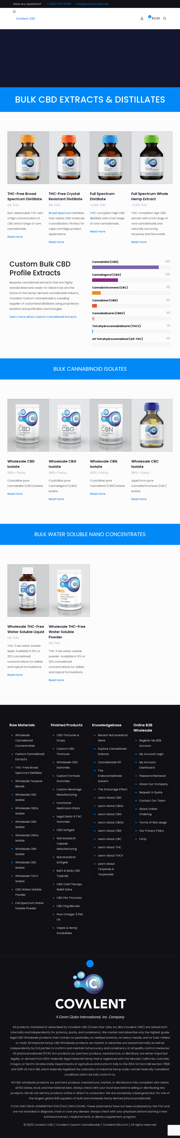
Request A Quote (150, 792)
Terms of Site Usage (153, 822)
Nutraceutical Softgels (66, 859)
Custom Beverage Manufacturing (69, 792)
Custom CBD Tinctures (65, 751)
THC (93, 213)
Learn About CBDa (110, 806)
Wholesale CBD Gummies (67, 765)
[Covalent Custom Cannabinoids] (24, 18)
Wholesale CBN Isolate (25, 851)
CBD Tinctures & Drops (68, 737)
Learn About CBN (109, 831)
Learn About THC (109, 847)
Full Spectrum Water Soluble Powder (29, 905)
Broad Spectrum (60, 213)
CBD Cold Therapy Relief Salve (69, 887)
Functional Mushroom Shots (68, 805)
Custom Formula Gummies (68, 778)
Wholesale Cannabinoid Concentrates (25, 740)
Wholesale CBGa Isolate (26, 838)
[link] (28, 157)
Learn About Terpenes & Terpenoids (106, 869)
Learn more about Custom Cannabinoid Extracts (42, 317)
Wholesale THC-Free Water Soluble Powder (67, 632)
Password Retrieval (152, 776)
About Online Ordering (148, 811)
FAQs (142, 839)
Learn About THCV (110, 856)
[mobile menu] (130, 18)
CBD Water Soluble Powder (28, 892)
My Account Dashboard (147, 765)
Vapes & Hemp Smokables (67, 930)
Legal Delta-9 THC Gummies (69, 819)
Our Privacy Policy (151, 831)
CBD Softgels (66, 830)
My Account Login (151, 754)
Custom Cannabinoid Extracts (29, 756)
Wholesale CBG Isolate (26, 824)
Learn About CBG (110, 814)
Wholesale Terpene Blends (28, 783)
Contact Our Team (152, 801)
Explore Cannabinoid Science (112, 751)
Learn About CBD (109, 798)
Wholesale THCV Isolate (26, 878)
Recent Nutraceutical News (112, 737)
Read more (15, 237)
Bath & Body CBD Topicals (68, 873)
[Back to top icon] (90, 963)
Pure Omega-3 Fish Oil (70, 917)
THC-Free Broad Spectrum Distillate (28, 770)
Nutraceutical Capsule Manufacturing (67, 843)
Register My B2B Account (150, 743)
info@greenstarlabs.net (92, 4)
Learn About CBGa (110, 822)
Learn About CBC (109, 839)
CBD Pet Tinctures (69, 898)
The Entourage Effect (112, 789)
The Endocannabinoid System (110, 776)
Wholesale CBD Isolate (25, 797)
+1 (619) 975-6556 (58, 4)
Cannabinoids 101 (109, 762)
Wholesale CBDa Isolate (26, 810)
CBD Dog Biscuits (68, 906)
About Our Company (153, 784)
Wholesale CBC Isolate (25, 865)
